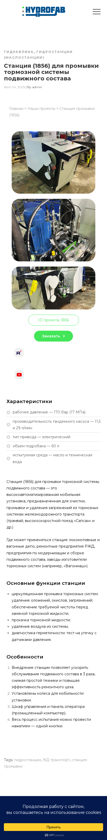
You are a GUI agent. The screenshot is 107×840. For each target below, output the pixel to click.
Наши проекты (41, 108)
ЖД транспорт (56, 760)
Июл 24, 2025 (14, 87)
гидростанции (27, 760)
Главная (16, 108)
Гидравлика (19, 52)
